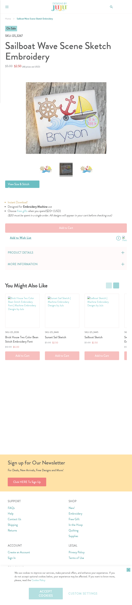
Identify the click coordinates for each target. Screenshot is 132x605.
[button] (124, 6)
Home (8, 18)
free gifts (22, 211)
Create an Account (19, 552)
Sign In (12, 558)
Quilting (73, 530)
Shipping (13, 525)
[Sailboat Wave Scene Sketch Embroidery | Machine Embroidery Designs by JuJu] (45, 169)
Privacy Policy (77, 552)
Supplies (73, 536)
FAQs (11, 508)
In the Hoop (76, 525)
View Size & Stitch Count (18, 185)
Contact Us (14, 519)
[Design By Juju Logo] (59, 7)
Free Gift (74, 519)
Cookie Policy (38, 580)
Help (11, 514)
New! (72, 508)
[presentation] (116, 285)
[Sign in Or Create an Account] (118, 6)
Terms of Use (76, 558)
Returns (12, 530)
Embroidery (75, 514)
